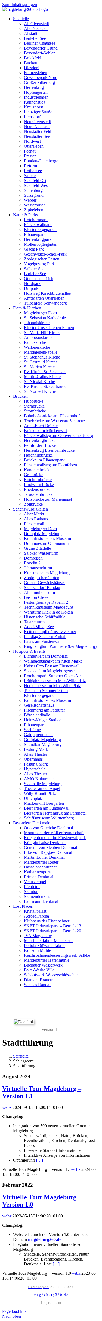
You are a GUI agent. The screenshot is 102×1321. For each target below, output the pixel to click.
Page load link (14, 1311)
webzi (7, 1107)
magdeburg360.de (51, 1295)
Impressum (51, 1303)
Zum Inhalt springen (19, 4)
